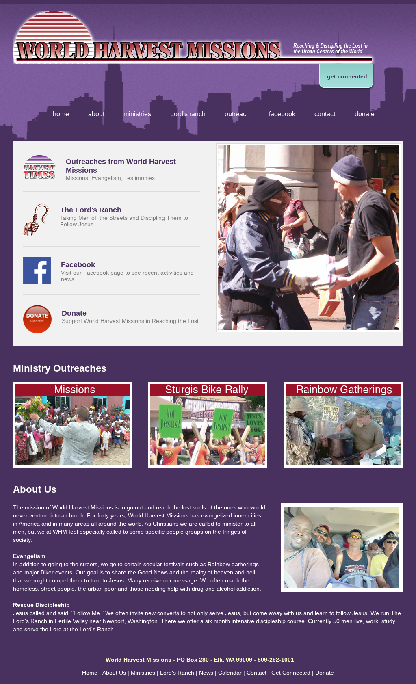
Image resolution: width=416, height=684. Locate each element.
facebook (282, 113)
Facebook (78, 265)
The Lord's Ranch (90, 210)
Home (90, 672)
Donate (74, 313)
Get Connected (290, 672)
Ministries (143, 672)
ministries (137, 113)
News (206, 672)
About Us (114, 672)
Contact (256, 672)
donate (365, 113)
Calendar (230, 672)
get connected (347, 76)
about (96, 113)
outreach (237, 113)
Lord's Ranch (177, 672)
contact (324, 113)
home (61, 113)
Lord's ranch (188, 113)
